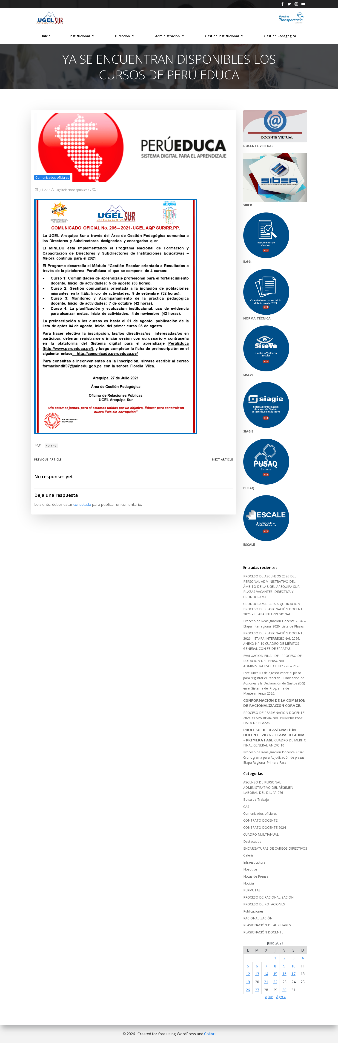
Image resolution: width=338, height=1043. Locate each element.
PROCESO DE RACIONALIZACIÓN (268, 897)
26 (248, 989)
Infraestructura (254, 862)
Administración (167, 36)
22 (275, 981)
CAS (246, 806)
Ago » (281, 996)
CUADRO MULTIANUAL (261, 834)
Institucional (79, 36)
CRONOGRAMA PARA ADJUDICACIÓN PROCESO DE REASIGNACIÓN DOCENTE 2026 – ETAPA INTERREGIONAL (273, 609)
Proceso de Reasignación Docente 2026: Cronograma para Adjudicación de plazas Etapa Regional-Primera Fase (273, 757)
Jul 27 (44, 190)
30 (284, 989)
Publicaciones (253, 911)
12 (248, 973)
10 (293, 966)
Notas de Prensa (255, 876)
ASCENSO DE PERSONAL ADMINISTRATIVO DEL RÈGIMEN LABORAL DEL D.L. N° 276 (268, 787)
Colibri (209, 1033)
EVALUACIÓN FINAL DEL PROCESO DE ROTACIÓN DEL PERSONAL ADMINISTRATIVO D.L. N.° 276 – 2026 (272, 660)
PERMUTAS (252, 890)
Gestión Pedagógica (280, 36)
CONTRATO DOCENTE (260, 820)
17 (293, 973)
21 (266, 981)
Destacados (252, 841)
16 (284, 973)
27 (257, 989)
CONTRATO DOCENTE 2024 (264, 827)
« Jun (269, 996)
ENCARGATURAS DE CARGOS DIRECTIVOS (275, 848)
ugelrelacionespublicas (72, 190)
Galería (248, 855)
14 (266, 973)
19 (248, 981)
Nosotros (250, 869)
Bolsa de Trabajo (256, 799)
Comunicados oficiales (52, 177)
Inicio (46, 36)
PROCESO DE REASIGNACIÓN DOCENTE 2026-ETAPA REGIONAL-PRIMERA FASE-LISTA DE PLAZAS (273, 717)
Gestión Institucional (222, 36)
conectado (82, 504)
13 (257, 973)
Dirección (122, 36)
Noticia (248, 883)
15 (275, 973)
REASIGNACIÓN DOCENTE (263, 932)
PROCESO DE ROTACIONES (264, 904)
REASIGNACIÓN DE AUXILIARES (267, 925)
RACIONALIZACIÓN (257, 918)
